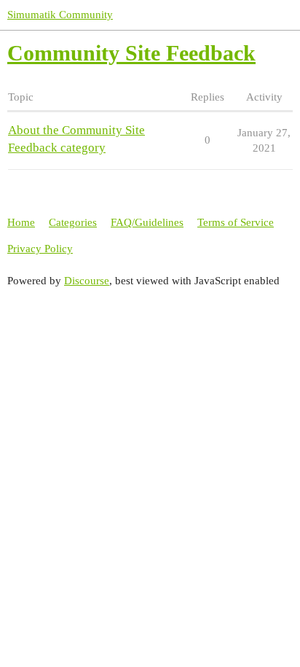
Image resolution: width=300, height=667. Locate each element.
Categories (73, 222)
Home (21, 222)
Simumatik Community (60, 14)
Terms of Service (235, 222)
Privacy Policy (40, 248)
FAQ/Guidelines (147, 222)
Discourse (86, 280)
